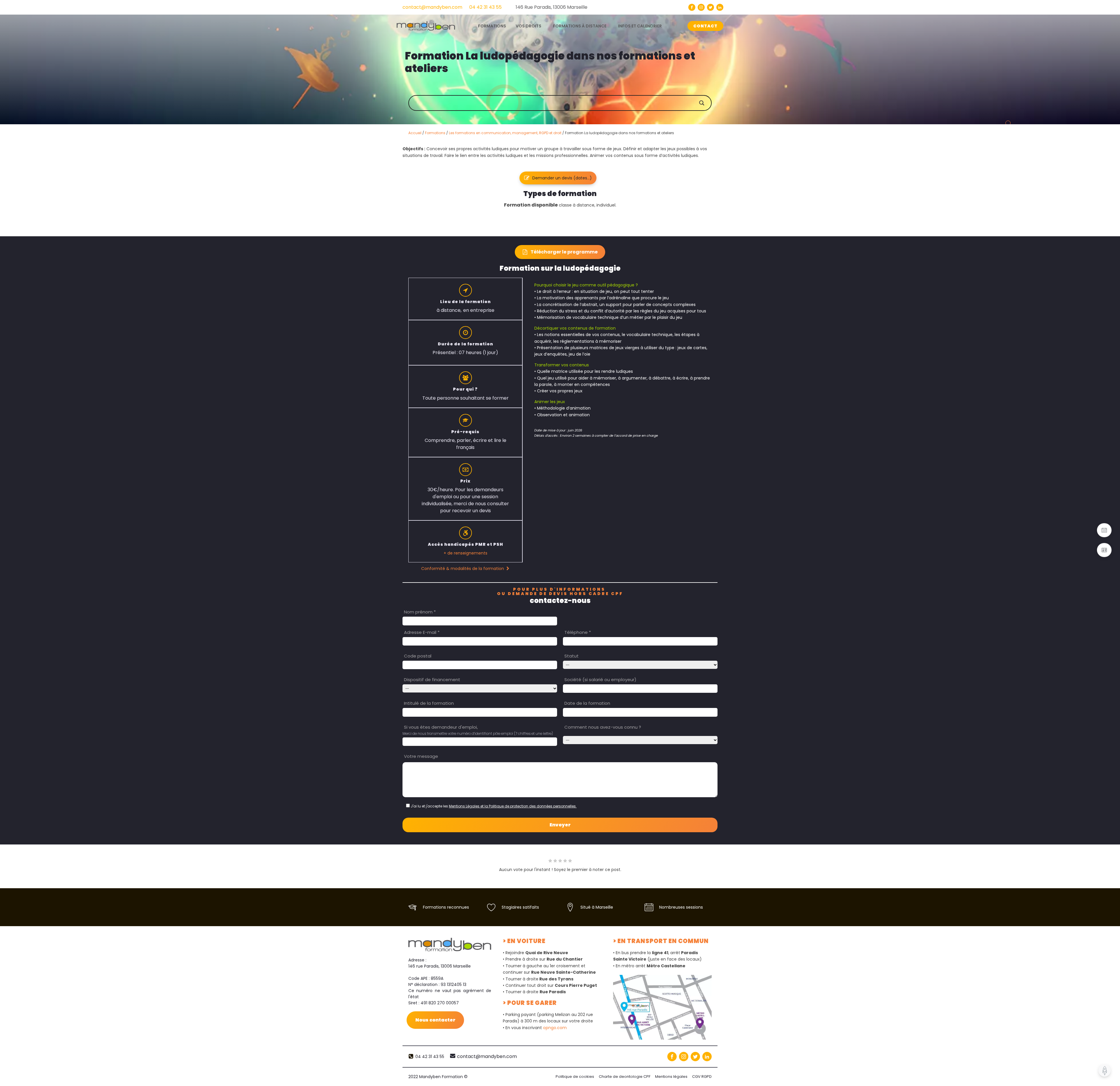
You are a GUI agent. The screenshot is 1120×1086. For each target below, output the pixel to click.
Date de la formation (587, 703)
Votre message (421, 756)
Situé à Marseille (596, 907)
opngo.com (555, 1028)
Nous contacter (435, 1020)
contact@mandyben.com (432, 7)
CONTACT (705, 26)
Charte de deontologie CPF (624, 1076)
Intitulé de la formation (429, 703)
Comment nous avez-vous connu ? (602, 727)
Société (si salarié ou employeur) (600, 679)
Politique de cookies (575, 1076)
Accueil (414, 132)
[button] (557, 178)
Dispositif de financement (432, 679)
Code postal (417, 656)
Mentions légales (671, 1076)
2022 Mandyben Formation (438, 1077)
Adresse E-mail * (422, 632)
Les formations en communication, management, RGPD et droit (505, 132)
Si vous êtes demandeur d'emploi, (441, 727)
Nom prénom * (420, 612)
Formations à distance (579, 26)
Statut (571, 656)
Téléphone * (577, 632)
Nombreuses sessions (681, 907)
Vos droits (528, 26)
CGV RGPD (702, 1076)
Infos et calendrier (640, 26)
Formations (435, 132)
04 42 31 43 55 (485, 7)
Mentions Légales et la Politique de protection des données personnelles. (513, 806)
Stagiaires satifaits (520, 907)
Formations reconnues (446, 907)
